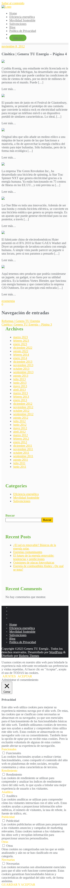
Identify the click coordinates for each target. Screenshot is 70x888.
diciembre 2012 (22, 403)
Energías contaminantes (27, 552)
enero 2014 (20, 358)
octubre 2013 (21, 368)
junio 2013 (19, 382)
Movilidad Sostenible (26, 497)
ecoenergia (8, 301)
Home (13, 624)
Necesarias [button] (8, 859)
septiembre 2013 (23, 372)
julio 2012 (19, 421)
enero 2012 (20, 442)
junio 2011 (19, 466)
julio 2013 (19, 379)
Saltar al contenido (13, 3)
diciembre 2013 (22, 361)
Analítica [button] (7, 792)
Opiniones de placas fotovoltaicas (33, 562)
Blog (12, 638)
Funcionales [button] (9, 749)
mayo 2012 (20, 428)
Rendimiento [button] (9, 770)
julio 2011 (19, 463)
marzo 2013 (20, 393)
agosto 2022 (20, 351)
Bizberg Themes (29, 655)
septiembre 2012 (23, 414)
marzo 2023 (20, 337)
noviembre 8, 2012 (13, 46)
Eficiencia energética (26, 494)
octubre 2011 (21, 452)
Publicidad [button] (8, 817)
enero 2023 (20, 344)
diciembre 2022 (22, 347)
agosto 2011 (20, 459)
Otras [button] (5, 841)
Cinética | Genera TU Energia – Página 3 (27, 324)
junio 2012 (19, 424)
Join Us (18, 37)
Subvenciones (21, 501)
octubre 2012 (21, 410)
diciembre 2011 (22, 445)
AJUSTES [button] (9, 676)
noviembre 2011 (23, 449)
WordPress (55, 652)
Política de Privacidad (22, 642)
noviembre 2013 (23, 365)
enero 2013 (20, 400)
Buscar (10, 515)
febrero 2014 (21, 354)
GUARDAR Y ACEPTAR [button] (18, 884)
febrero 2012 (21, 438)
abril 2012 (19, 431)
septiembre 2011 (23, 456)
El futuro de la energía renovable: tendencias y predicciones (33, 557)
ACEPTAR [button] (25, 676)
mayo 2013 (20, 386)
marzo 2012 (20, 435)
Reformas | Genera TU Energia (21, 321)
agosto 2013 (20, 375)
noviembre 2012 (23, 407)
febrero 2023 (21, 340)
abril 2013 (19, 389)
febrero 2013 (21, 396)
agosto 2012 (20, 417)
